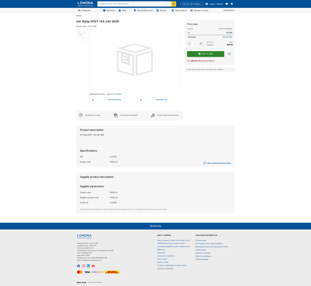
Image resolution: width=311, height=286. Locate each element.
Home (78, 16)
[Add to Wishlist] (229, 54)
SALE (124, 10)
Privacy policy (201, 240)
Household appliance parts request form (173, 246)
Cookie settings (202, 259)
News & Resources (145, 10)
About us (161, 250)
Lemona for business (166, 256)
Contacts (161, 253)
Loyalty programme (165, 268)
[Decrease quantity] (201, 43)
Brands (163, 10)
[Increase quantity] (189, 43)
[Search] (173, 3)
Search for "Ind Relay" (114, 94)
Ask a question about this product (219, 163)
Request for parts (201, 10)
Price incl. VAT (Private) (191, 4)
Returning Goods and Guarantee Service (212, 247)
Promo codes (162, 262)
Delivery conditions (203, 256)
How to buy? (162, 259)
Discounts (111, 10)
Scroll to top (155, 226)
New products (181, 10)
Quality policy (201, 250)
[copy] (95, 26)
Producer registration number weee (171, 265)
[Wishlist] (226, 4)
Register (220, 4)
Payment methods (203, 253)
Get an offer (227, 37)
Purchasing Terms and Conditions (209, 243)
